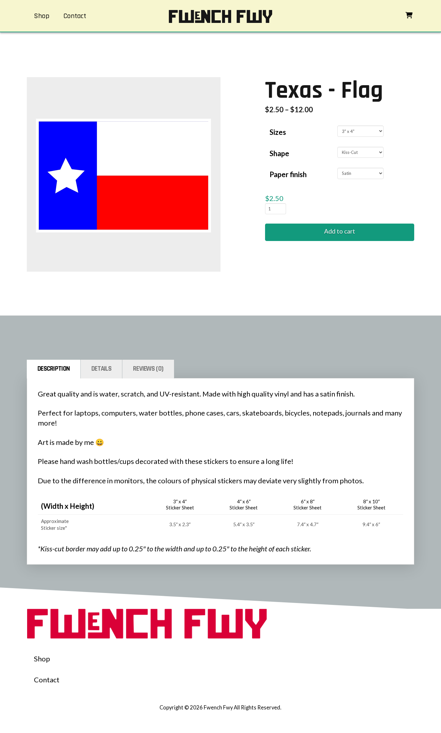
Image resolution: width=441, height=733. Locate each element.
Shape (279, 153)
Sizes (278, 132)
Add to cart (339, 231)
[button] (409, 15)
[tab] (54, 369)
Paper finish (288, 174)
